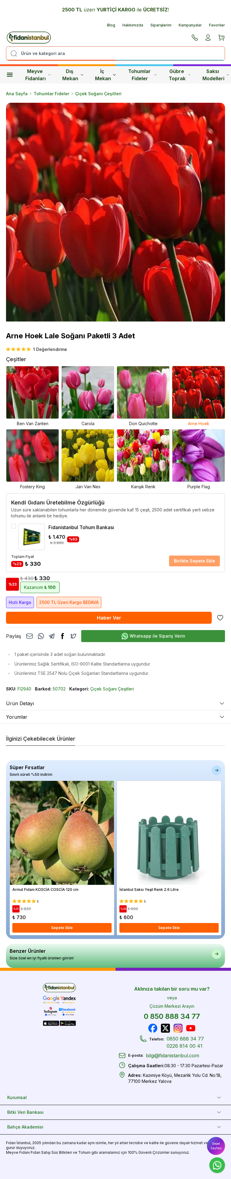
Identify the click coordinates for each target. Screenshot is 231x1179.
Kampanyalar (190, 25)
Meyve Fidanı (18, 1152)
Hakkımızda (132, 25)
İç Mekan (103, 74)
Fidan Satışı (41, 1152)
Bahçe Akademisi (25, 1126)
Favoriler (217, 25)
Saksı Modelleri (213, 74)
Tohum (84, 1152)
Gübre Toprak (177, 74)
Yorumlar (16, 717)
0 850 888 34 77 (172, 1016)
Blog (111, 25)
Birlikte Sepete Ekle (194, 560)
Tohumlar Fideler (140, 74)
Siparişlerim (160, 25)
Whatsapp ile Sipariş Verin (157, 635)
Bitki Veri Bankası (25, 1112)
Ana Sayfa (17, 93)
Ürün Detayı (20, 703)
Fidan (11, 1143)
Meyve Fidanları (35, 74)
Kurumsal (17, 1097)
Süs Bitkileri (61, 1152)
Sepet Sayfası (216, 1146)
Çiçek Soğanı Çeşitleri (98, 93)
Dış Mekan (70, 74)
